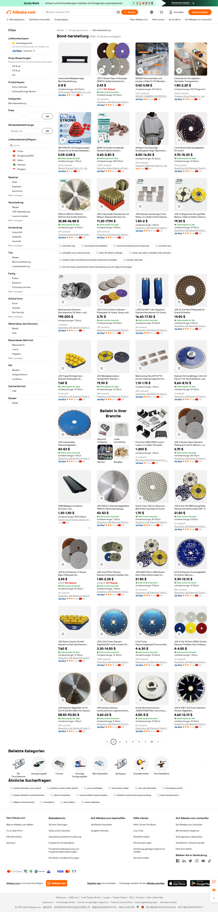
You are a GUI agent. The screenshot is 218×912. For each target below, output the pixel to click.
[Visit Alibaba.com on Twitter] (190, 861)
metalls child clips (134, 260)
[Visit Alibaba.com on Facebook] (178, 861)
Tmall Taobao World (90, 897)
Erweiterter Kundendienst (61, 843)
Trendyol (140, 897)
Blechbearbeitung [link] (102, 30)
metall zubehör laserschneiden (93, 795)
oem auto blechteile (147, 788)
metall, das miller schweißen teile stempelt (151, 253)
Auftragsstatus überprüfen (189, 836)
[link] (214, 881)
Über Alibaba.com (15, 818)
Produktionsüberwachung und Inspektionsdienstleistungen (64, 850)
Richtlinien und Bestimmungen (64, 858)
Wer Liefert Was (155, 897)
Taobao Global (119, 897)
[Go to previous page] (107, 742)
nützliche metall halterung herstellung (134, 795)
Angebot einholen (100, 830)
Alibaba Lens (13, 883)
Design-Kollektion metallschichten (29, 795)
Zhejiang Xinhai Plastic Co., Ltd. (189, 96)
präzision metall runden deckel (64, 788)
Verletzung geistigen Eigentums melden (149, 850)
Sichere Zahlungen (58, 824)
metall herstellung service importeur (133, 246)
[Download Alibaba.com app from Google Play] (201, 883)
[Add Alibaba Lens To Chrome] (56, 883)
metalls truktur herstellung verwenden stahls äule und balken (89, 260)
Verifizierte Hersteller (101, 824)
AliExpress (61, 897)
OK (47, 116)
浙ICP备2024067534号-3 (190, 907)
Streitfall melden (141, 836)
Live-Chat (138, 830)
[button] (118, 12)
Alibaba (60, 30)
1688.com (73, 897)
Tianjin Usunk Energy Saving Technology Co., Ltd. (74, 519)
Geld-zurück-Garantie (59, 830)
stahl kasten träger (120, 788)
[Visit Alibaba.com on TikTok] (209, 861)
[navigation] (30, 386)
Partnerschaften (184, 849)
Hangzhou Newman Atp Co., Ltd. (151, 165)
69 (152, 742)
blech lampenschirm (169, 795)
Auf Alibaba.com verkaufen (189, 824)
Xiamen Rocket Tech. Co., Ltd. (72, 168)
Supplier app (94, 883)
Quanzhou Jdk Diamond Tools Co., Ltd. (113, 102)
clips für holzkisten (62, 795)
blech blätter (69, 802)
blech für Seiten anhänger (111, 253)
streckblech (49, 802)
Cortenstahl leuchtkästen (95, 246)
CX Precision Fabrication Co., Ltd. (74, 92)
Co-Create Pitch (14, 830)
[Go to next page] (158, 742)
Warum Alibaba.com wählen (20, 824)
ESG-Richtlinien (14, 836)
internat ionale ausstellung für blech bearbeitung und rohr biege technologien (97, 267)
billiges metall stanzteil (24, 802)
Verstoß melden (141, 858)
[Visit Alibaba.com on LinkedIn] (184, 861)
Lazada (106, 897)
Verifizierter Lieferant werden (190, 843)
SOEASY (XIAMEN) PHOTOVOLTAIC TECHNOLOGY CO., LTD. (152, 96)
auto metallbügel (94, 788)
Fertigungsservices (78, 30)
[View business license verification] (137, 907)
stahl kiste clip (68, 246)
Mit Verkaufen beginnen (187, 830)
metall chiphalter (92, 802)
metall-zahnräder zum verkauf (27, 788)
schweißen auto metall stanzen (76, 253)
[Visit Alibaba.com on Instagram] (197, 861)
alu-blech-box (165, 246)
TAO (131, 897)
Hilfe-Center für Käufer (144, 824)
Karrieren (10, 843)
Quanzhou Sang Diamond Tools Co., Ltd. (113, 168)
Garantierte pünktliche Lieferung (65, 836)
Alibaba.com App (156, 883)
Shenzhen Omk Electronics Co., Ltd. (152, 460)
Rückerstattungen (142, 843)
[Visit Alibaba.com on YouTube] (203, 861)
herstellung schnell (173, 788)
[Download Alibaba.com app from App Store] (177, 883)
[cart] (162, 12)
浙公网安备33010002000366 (161, 907)
